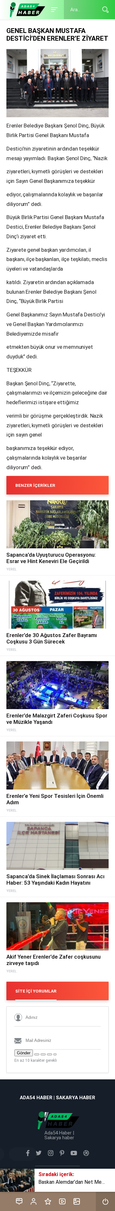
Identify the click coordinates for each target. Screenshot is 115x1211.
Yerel (11, 569)
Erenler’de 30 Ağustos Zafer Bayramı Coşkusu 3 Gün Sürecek (51, 638)
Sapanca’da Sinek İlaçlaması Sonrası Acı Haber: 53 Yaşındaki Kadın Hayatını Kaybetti (55, 879)
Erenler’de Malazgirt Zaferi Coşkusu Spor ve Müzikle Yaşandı (56, 718)
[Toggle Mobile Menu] (53, 9)
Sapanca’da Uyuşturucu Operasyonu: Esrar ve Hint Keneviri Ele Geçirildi (51, 558)
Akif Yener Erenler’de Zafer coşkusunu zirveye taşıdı (53, 959)
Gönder (23, 1053)
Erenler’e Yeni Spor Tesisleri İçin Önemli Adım (54, 799)
